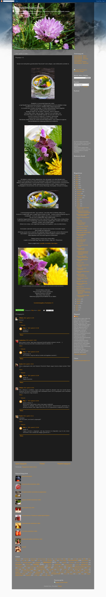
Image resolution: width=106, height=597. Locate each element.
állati (64, 558)
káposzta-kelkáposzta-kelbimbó (83, 566)
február (79, 301)
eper (58, 562)
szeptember (80, 195)
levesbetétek (65, 569)
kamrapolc (69, 566)
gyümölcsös (84, 564)
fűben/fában (18, 564)
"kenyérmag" (26, 558)
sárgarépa (54, 572)
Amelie (21, 364)
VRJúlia (21, 318)
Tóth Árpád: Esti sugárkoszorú (81, 249)
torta (44, 573)
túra (48, 573)
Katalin (21, 416)
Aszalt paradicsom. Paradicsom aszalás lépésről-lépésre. (36, 515)
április (78, 205)
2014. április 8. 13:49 (29, 318)
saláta (46, 572)
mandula (86, 569)
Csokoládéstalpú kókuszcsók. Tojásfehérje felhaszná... (83, 292)
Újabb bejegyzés (21, 464)
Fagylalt (64, 562)
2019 (77, 177)
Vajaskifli (24, 547)
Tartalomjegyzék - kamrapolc (81, 58)
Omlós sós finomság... (82, 228)
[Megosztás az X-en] (50, 310)
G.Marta (21, 387)
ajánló (54, 558)
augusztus (79, 197)
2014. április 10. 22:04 (33, 427)
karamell (20, 567)
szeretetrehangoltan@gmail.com (82, 360)
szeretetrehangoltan (29, 7)
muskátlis (42, 243)
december (79, 189)
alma (69, 558)
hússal (49, 566)
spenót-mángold (77, 572)
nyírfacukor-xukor (69, 570)
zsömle (49, 575)
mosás (45, 570)
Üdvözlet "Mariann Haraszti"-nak (81, 223)
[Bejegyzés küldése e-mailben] (44, 310)
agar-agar (49, 558)
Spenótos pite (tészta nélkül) (84, 232)
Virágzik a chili (80, 262)
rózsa (31, 572)
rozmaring (25, 572)
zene (38, 575)
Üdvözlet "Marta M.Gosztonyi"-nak (81, 275)
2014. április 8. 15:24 (28, 364)
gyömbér (77, 564)
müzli (50, 570)
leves (58, 569)
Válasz (20, 322)
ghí (45, 564)
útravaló (65, 573)
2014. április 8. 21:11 (28, 416)
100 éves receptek (42, 558)
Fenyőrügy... (80, 220)
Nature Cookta (56, 570)
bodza (89, 558)
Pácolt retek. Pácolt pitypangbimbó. (81, 240)
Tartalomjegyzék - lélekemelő (81, 63)
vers (77, 573)
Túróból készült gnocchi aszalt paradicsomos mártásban (82, 253)
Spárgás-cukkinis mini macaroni (82, 284)
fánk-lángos (71, 562)
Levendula (51, 569)
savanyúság (61, 572)
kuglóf (23, 569)
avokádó (80, 558)
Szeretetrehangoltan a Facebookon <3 (43, 303)
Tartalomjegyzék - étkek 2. (80, 57)
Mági (24, 328)
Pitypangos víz (80, 286)
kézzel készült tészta (58, 567)
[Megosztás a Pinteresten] (53, 310)
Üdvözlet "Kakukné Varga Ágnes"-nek (83, 208)
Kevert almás (80, 243)
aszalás (74, 558)
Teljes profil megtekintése (80, 354)
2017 (77, 181)
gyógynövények (68, 564)
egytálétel (37, 562)
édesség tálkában (27, 562)
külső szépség (29, 569)
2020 (77, 175)
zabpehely (28, 575)
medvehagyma (26, 570)
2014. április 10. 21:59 (33, 351)
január (78, 303)
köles (88, 567)
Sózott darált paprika (27, 476)
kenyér (32, 567)
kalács (62, 566)
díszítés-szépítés (62, 560)
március (79, 299)
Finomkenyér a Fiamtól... (83, 226)
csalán (38, 560)
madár (71, 569)
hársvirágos (54, 243)
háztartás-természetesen (31, 566)
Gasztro (36, 564)
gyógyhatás (58, 564)
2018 (77, 179)
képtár (49, 567)
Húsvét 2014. (80, 237)
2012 (77, 307)
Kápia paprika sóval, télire (28, 507)
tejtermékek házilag (20, 573)
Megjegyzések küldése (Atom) (29, 467)
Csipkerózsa (22, 340)
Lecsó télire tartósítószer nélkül (29, 531)
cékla (23, 560)
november (79, 191)
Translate (85, 86)
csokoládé (49, 560)
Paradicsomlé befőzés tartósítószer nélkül (32, 539)
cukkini (32, 560)
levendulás (48, 243)
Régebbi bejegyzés (64, 464)
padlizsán (81, 570)
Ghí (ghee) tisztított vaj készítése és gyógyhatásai (34, 492)
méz (42, 570)
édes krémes (85, 560)
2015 (77, 185)
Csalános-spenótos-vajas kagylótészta (83, 296)
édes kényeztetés (73, 560)
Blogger (60, 586)
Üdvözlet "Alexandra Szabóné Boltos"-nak (82, 257)
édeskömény (18, 562)
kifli (67, 567)
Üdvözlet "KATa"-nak (82, 281)
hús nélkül (41, 566)
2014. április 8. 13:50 (31, 340)
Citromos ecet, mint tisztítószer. (81, 269)
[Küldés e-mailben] (47, 310)
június (78, 201)
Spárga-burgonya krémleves (84, 288)
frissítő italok (85, 562)
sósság (67, 572)
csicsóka (43, 560)
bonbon (18, 560)
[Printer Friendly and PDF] (19, 310)
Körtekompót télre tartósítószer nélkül (31, 523)
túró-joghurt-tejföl (55, 573)
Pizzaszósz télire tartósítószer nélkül (30, 484)
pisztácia (87, 570)
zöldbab (43, 575)
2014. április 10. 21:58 (33, 328)
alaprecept (59, 558)
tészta (29, 573)
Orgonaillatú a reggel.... (82, 230)
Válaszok (23, 325)
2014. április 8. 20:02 (29, 387)
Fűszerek (27, 564)
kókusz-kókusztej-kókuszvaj (77, 567)
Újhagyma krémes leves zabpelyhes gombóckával (83, 211)
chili (27, 560)
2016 (77, 183)
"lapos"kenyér (33, 558)
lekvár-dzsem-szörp (41, 569)
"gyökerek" (18, 558)
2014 (77, 187)
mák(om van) (77, 569)
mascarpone (18, 570)
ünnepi (71, 573)
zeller (34, 575)
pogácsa (17, 572)
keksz (26, 567)
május (78, 203)
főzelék (77, 562)
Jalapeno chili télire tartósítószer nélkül (31, 499)
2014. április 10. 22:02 (33, 400)
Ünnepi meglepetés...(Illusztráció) (82, 235)
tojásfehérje (37, 573)
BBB (84, 558)
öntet (76, 570)
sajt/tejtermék (39, 572)
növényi (62, 570)
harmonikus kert (19, 566)
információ (56, 566)
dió (55, 560)
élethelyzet (47, 562)
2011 (77, 310)
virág (82, 573)
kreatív (17, 569)
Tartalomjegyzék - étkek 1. (80, 55)
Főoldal (42, 464)
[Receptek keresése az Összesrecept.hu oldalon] (61, 582)
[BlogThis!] (48, 310)
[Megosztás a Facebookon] (51, 310)
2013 (77, 305)
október (79, 193)
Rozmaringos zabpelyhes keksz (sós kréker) (83, 215)
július (78, 199)
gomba (49, 564)
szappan (86, 572)
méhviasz (35, 570)
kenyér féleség (40, 567)
